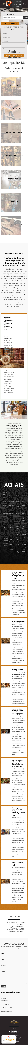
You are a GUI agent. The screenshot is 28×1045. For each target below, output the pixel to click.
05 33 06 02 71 (6, 1004)
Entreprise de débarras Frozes (16, 929)
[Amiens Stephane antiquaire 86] (3, 4)
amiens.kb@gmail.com (6, 1011)
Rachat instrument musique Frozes (20, 929)
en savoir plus (14, 96)
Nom (2, 953)
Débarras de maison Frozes (9, 925)
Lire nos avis (8, 1042)
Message (3, 971)
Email (2, 959)
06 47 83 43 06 (6, 1007)
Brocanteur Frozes (20, 923)
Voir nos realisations (10, 23)
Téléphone (3, 965)
